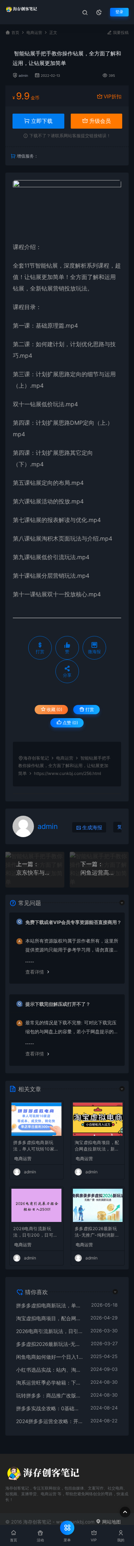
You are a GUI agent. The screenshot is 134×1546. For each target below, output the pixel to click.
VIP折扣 (112, 96)
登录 (119, 12)
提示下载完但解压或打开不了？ (57, 1004)
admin (23, 76)
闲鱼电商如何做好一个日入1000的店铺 (49, 1357)
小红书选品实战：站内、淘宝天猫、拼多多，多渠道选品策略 (49, 1370)
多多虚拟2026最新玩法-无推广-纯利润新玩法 (97, 1232)
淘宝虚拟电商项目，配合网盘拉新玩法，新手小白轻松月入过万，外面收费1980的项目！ (97, 1146)
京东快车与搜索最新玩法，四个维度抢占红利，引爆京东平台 (35, 872)
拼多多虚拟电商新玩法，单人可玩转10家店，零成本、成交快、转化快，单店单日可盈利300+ (35, 1146)
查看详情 (34, 972)
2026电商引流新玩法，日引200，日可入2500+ (35, 1232)
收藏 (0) (54, 709)
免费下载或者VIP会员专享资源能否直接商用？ (73, 922)
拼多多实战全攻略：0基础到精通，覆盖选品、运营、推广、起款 (49, 1408)
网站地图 (111, 1522)
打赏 (89, 709)
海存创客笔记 (36, 758)
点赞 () (69, 722)
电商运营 (34, 32)
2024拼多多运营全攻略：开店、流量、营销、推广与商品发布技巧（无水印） (49, 1421)
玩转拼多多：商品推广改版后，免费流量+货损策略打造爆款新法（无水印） (49, 1395)
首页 (15, 32)
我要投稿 (120, 32)
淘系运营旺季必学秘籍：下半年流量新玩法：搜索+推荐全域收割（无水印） (49, 1383)
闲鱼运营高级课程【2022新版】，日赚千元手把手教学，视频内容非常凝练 (99, 872)
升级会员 (99, 121)
